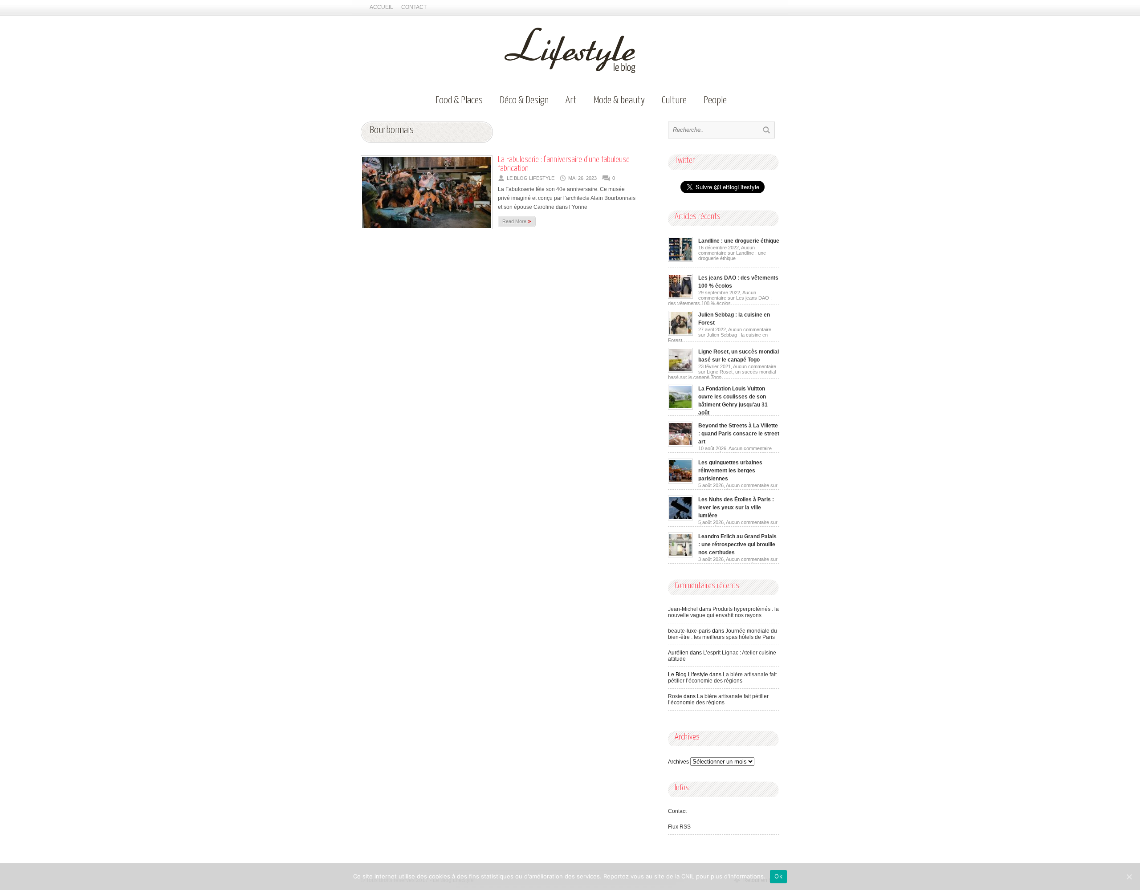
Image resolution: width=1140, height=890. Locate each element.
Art (571, 100)
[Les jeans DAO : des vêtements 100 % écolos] (680, 297)
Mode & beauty (619, 100)
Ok (778, 876)
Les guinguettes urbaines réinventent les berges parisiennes (730, 470)
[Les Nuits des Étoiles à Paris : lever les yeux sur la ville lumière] (680, 519)
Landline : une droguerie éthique (738, 241)
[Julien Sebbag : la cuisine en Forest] (680, 334)
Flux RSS (679, 827)
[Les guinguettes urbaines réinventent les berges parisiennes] (680, 482)
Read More (516, 220)
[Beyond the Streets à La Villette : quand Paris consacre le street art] (680, 445)
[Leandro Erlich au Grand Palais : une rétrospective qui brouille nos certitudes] (680, 556)
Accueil (381, 7)
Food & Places (459, 100)
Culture (674, 100)
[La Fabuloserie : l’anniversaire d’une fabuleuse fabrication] (427, 232)
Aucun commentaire (732, 253)
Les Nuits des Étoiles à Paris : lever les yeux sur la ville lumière (736, 507)
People (715, 100)
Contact (414, 7)
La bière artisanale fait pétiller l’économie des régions (722, 677)
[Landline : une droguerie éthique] (680, 260)
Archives (678, 762)
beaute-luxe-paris (689, 631)
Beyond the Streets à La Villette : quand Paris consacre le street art (738, 434)
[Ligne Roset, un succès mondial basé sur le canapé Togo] (680, 371)
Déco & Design (524, 100)
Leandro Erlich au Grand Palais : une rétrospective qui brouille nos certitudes (737, 544)
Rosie (675, 696)
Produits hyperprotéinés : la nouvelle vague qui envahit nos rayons (723, 612)
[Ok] (1128, 876)
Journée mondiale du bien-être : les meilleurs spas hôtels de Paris (722, 634)
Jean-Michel (683, 609)
